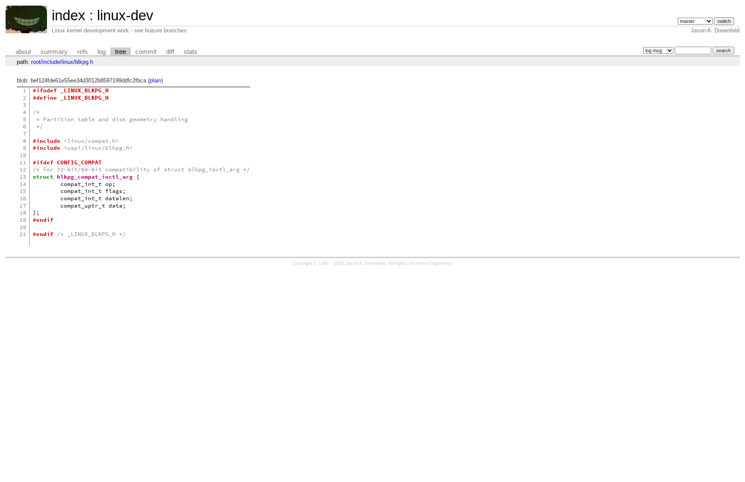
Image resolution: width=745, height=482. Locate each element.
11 (22, 162)
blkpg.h (84, 62)
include (51, 62)
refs (82, 51)
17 (22, 205)
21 (22, 234)
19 (22, 220)
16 (22, 198)
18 (22, 212)
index (68, 15)
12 (22, 169)
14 (22, 184)
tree (120, 51)
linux (67, 62)
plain (155, 80)
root (36, 62)
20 (22, 227)
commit (146, 51)
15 (22, 191)
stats (190, 51)
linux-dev (125, 15)
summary (54, 51)
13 (22, 176)
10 (22, 155)
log (101, 51)
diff (170, 51)
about (23, 51)
